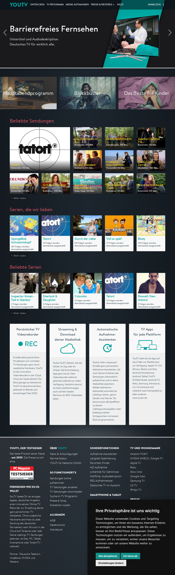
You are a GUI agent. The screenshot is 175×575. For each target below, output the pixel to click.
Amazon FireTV (139, 454)
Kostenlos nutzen (60, 505)
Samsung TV (137, 480)
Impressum (56, 529)
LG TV (133, 485)
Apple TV (135, 463)
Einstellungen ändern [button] (111, 563)
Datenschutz (57, 525)
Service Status (58, 458)
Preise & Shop (58, 500)
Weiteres (101, 5)
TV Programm (55, 5)
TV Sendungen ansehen (64, 487)
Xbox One (136, 472)
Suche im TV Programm (63, 496)
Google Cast (137, 476)
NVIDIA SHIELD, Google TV (146, 458)
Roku (133, 467)
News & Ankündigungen (64, 454)
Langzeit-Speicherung (103, 458)
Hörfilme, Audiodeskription (106, 476)
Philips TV (136, 490)
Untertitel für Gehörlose (104, 472)
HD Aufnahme (98, 467)
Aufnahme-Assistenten (103, 454)
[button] (163, 5)
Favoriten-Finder (100, 463)
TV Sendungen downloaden (66, 491)
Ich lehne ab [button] (130, 556)
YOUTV (19, 5)
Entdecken (37, 5)
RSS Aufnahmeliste (101, 480)
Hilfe (120, 5)
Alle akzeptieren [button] (107, 556)
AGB (52, 520)
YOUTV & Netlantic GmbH (65, 463)
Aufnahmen (77, 5)
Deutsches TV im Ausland (105, 485)
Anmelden (154, 5)
